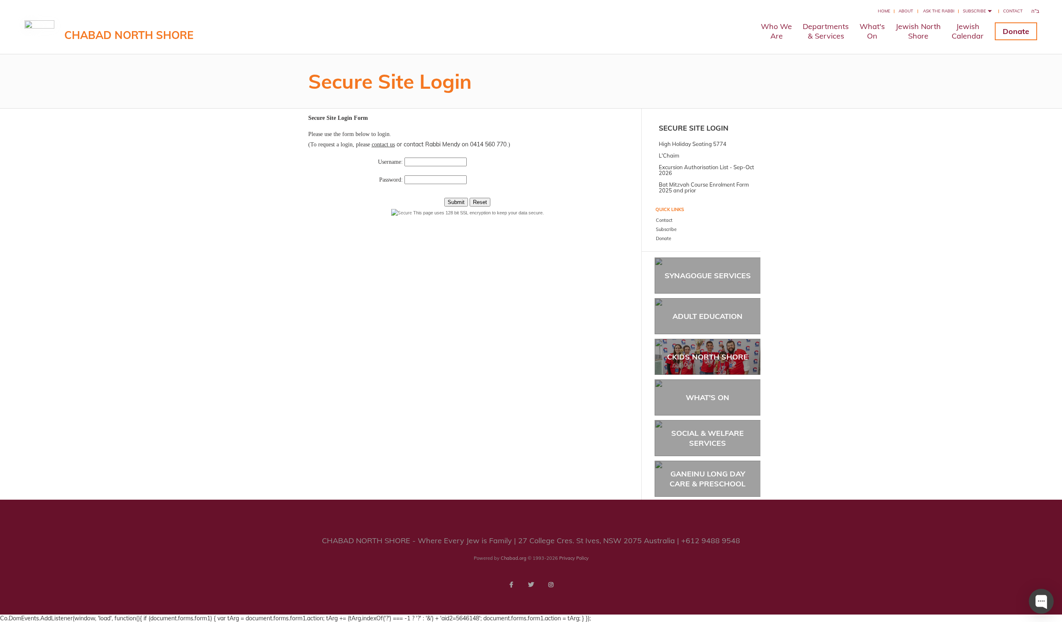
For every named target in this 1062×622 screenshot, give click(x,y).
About (906, 11)
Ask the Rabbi (939, 11)
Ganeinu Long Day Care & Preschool (707, 478)
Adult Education (707, 316)
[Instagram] (551, 585)
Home (884, 11)
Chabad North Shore (128, 35)
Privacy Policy (574, 558)
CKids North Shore (707, 357)
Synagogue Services (708, 275)
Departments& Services (826, 31)
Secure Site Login (693, 128)
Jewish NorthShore (918, 31)
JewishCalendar (968, 31)
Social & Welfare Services (707, 437)
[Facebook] (511, 585)
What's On (707, 397)
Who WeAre (776, 31)
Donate (1016, 31)
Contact (1013, 11)
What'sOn (872, 31)
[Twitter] (531, 585)
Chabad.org (513, 558)
